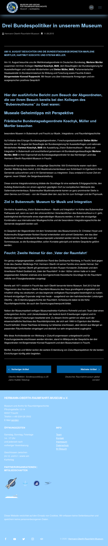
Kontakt (60, 438)
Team (59, 434)
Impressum (61, 441)
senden (15, 420)
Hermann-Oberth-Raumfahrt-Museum (85, 538)
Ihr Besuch (61, 448)
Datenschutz (62, 445)
